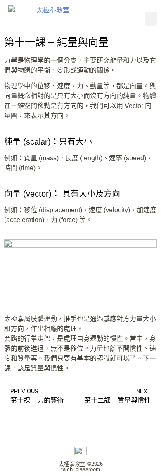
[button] (151, 19)
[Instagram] (104, 18)
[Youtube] (126, 18)
